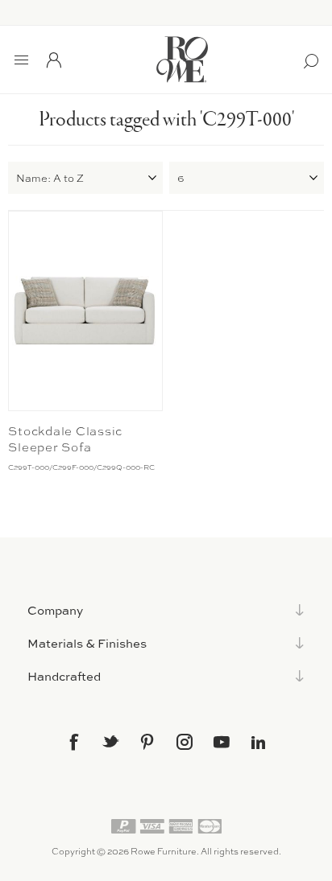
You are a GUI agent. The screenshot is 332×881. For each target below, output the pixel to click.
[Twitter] (110, 741)
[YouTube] (221, 742)
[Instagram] (184, 742)
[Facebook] (73, 742)
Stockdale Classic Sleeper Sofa (65, 439)
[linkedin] (259, 743)
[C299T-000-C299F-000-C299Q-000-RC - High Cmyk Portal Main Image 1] (85, 311)
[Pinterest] (147, 742)
